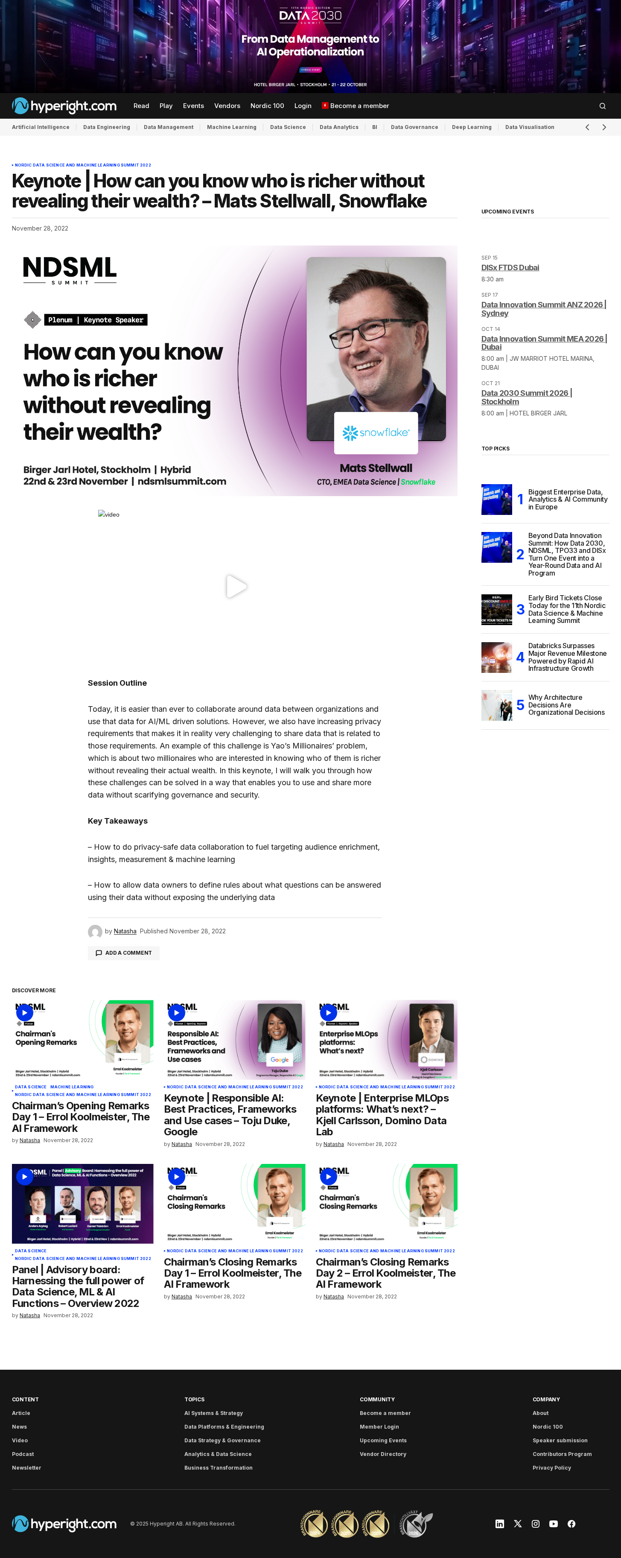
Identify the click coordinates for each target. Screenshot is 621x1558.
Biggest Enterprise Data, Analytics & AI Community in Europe (568, 499)
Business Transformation (218, 1467)
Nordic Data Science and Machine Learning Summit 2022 (83, 165)
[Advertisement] (310, 46)
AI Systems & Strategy (213, 1413)
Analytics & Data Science (218, 1454)
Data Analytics (339, 127)
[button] (602, 106)
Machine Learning (232, 127)
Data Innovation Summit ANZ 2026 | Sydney (544, 309)
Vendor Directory (383, 1454)
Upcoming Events (383, 1440)
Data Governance (414, 127)
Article (21, 1413)
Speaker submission (560, 1440)
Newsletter (26, 1467)
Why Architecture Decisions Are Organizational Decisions (566, 704)
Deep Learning (472, 127)
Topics (194, 1399)
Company (546, 1399)
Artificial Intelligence (41, 127)
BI (374, 127)
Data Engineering (106, 127)
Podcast (23, 1454)
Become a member (385, 1413)
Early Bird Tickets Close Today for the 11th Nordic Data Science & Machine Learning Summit (567, 609)
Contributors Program (562, 1454)
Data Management (168, 127)
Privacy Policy (552, 1467)
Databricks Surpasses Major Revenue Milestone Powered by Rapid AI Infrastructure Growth (567, 657)
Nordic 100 (548, 1427)
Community (377, 1399)
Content (25, 1399)
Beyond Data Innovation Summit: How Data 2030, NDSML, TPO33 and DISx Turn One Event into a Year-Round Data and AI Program (567, 554)
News (19, 1427)
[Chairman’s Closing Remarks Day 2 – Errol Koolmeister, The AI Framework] (387, 1204)
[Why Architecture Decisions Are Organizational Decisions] (496, 705)
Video (20, 1440)
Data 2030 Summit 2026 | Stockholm (526, 397)
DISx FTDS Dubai (510, 267)
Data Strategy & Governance (222, 1440)
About (540, 1413)
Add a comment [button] (128, 953)
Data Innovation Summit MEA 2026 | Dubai (544, 343)
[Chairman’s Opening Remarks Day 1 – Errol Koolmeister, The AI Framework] (83, 1040)
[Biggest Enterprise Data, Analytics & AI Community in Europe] (496, 499)
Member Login (379, 1427)
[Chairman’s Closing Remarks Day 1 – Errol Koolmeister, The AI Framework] (235, 1204)
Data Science (288, 127)
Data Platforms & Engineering (224, 1427)
